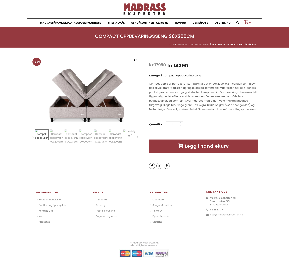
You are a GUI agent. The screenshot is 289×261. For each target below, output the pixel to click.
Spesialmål (116, 23)
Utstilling (223, 23)
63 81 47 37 (216, 209)
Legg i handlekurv (207, 146)
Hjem (172, 44)
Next (134, 94)
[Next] (137, 136)
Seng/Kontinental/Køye (149, 23)
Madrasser (159, 199)
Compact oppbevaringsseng (193, 44)
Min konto (44, 221)
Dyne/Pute (200, 23)
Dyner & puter (161, 216)
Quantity (155, 124)
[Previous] (33, 136)
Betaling (100, 205)
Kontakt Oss (46, 210)
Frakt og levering (105, 210)
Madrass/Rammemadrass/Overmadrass (70, 23)
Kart (41, 216)
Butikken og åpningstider (53, 205)
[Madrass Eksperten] (144, 9)
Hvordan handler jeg (50, 199)
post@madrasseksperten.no (226, 214)
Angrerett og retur (106, 216)
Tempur (180, 23)
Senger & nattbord (163, 205)
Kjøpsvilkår (102, 199)
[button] (136, 60)
